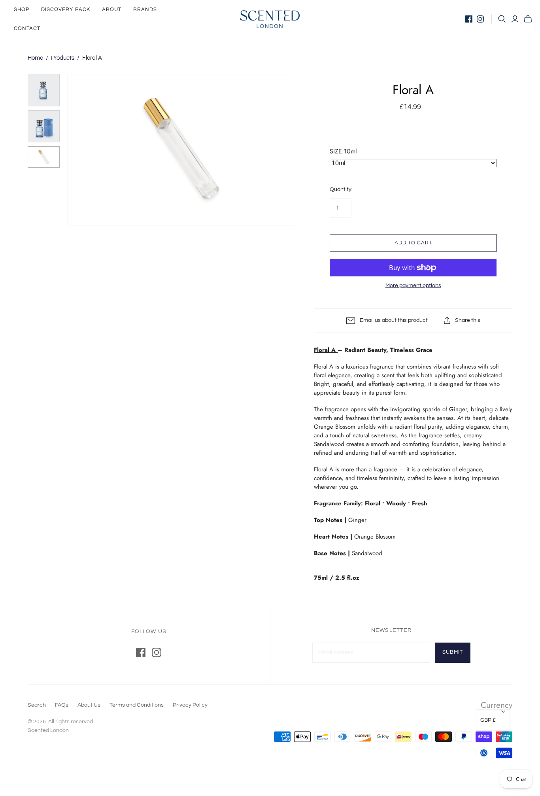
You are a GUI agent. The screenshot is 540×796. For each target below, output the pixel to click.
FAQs (61, 705)
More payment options (413, 285)
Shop (21, 9)
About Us (88, 705)
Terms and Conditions (137, 705)
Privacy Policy (190, 705)
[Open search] (502, 19)
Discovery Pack (65, 9)
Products (62, 58)
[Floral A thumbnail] (44, 90)
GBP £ (488, 720)
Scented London (48, 730)
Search (37, 705)
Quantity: (341, 189)
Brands (145, 9)
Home (35, 58)
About (111, 9)
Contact (27, 28)
